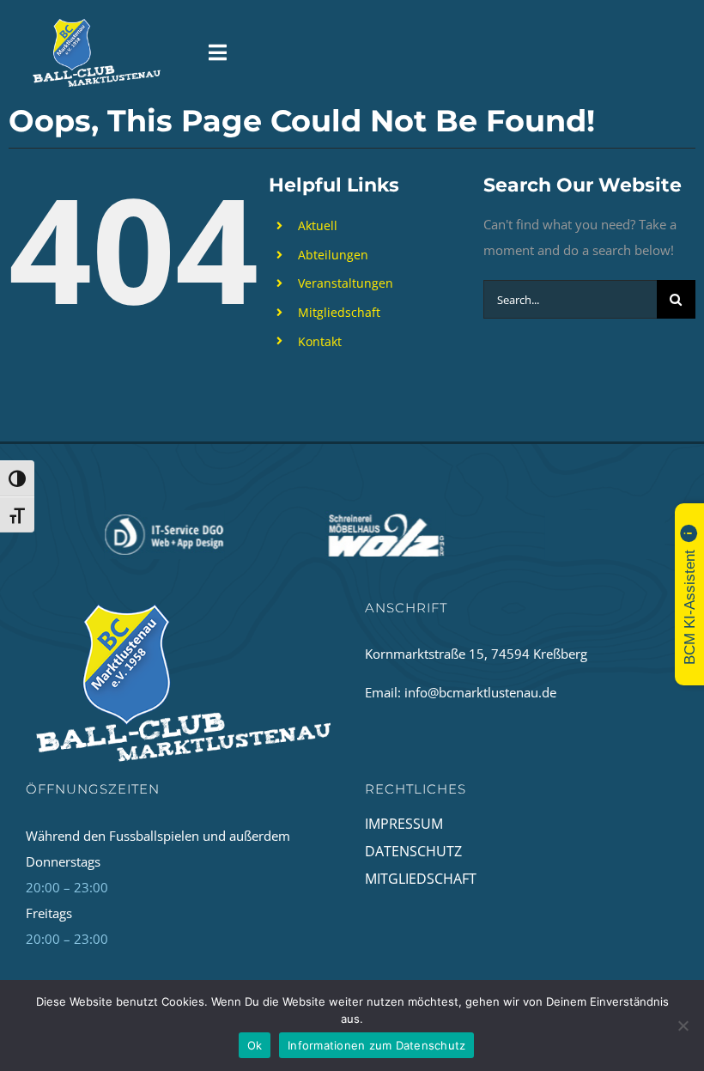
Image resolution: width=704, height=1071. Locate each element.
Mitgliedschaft (339, 312)
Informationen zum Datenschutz (376, 1045)
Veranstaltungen (345, 283)
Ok (255, 1045)
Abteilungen (333, 254)
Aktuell (317, 225)
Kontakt (320, 341)
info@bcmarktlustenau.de (480, 692)
